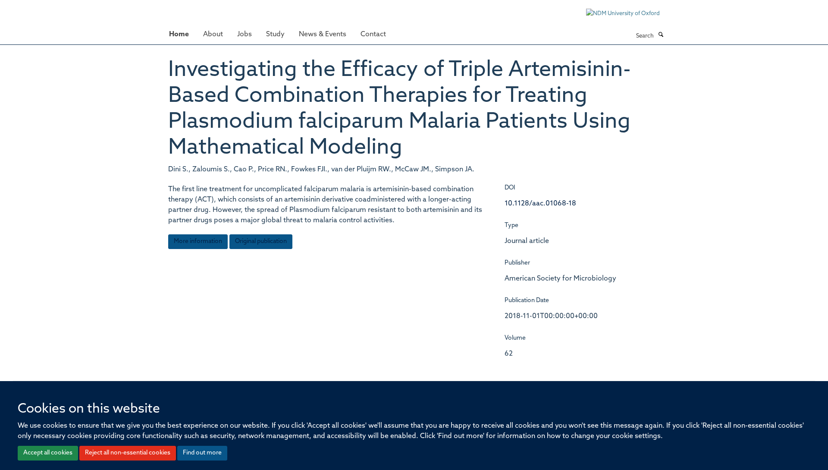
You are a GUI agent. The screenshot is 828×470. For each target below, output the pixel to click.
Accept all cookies (47, 453)
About (213, 34)
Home (179, 34)
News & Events (322, 34)
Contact (373, 34)
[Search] (660, 35)
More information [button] (198, 241)
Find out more (202, 453)
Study (275, 34)
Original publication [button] (261, 241)
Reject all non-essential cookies (127, 453)
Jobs (244, 34)
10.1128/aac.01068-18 (540, 203)
